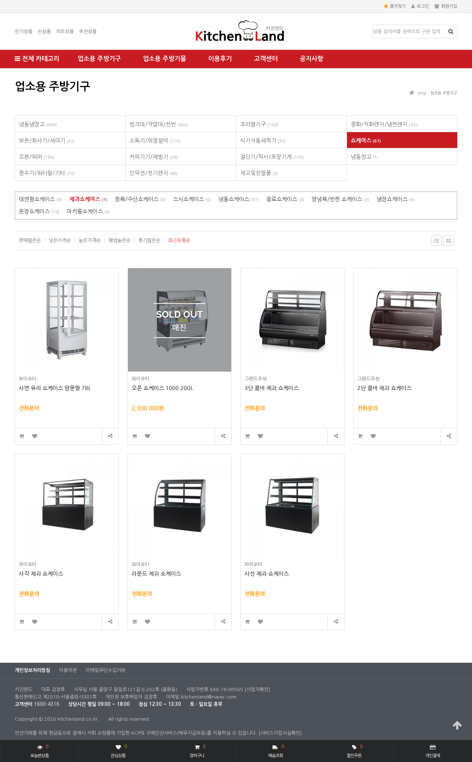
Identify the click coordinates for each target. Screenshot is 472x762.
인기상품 (23, 31)
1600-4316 (46, 704)
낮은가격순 (60, 240)
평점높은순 (119, 240)
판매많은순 (30, 240)
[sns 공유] (110, 436)
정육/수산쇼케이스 (140, 199)
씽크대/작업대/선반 (158, 124)
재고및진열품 (259, 173)
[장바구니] (21, 436)
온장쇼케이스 (39, 211)
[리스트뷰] (436, 240)
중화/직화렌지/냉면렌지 (384, 124)
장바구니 (197, 751)
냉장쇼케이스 (395, 199)
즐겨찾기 (398, 6)
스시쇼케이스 (192, 199)
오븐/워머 (36, 156)
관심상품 (118, 751)
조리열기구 (259, 124)
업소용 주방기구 (99, 59)
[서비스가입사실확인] (280, 733)
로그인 (423, 6)
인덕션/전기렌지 (153, 173)
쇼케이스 (366, 140)
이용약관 (68, 670)
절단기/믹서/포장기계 (272, 156)
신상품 (44, 31)
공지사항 (311, 59)
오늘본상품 (39, 751)
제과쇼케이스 (88, 199)
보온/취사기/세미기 (47, 140)
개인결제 (432, 756)
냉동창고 (364, 156)
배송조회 (276, 751)
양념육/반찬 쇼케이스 (340, 199)
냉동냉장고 (38, 124)
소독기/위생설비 (154, 140)
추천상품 (88, 31)
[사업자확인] (257, 689)
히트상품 (65, 31)
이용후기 (220, 59)
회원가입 (449, 6)
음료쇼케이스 (285, 199)
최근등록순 (179, 240)
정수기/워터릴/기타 (47, 173)
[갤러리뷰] (448, 240)
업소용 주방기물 (164, 59)
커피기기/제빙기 (153, 156)
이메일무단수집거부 (105, 670)
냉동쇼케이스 (238, 199)
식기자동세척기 (263, 140)
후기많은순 (149, 240)
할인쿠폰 (354, 751)
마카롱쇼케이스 (88, 211)
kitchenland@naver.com (208, 696)
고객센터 (266, 59)
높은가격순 (90, 240)
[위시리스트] (34, 436)
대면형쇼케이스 (40, 199)
